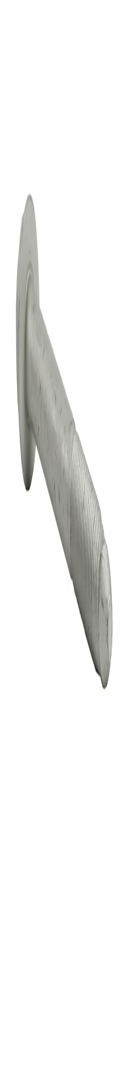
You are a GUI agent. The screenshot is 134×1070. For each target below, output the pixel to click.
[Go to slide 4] (7, 435)
